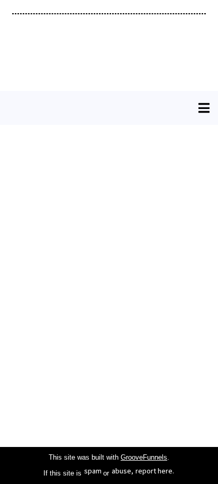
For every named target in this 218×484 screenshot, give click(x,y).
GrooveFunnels (144, 457)
